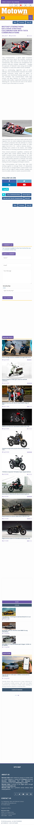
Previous (21, 22)
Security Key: (7, 286)
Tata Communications (13, 194)
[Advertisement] (17, 102)
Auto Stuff (6, 653)
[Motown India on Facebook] (11, 5)
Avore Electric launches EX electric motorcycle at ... (16, 494)
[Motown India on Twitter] (16, 5)
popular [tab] (17, 605)
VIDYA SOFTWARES (13, 823)
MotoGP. (27, 198)
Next (15, 22)
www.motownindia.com (9, 786)
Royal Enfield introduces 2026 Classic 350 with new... (16, 516)
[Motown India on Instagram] (25, 5)
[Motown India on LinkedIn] (30, 5)
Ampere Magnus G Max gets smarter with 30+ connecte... (14, 380)
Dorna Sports (26, 194)
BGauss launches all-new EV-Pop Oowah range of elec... (15, 403)
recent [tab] (17, 602)
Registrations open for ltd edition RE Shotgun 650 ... (16, 538)
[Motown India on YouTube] (20, 5)
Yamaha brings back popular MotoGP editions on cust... (15, 449)
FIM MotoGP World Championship (13, 198)
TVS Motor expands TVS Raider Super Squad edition (16, 472)
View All (29, 22)
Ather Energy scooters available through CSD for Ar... (17, 357)
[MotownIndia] (17, 11)
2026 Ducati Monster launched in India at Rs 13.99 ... (16, 426)
